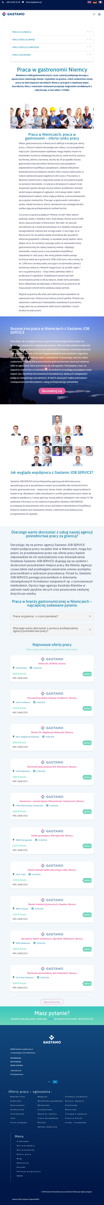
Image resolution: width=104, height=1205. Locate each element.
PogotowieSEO (34, 1199)
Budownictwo (17, 1097)
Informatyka (17, 1114)
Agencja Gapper (86, 1192)
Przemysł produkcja (76, 1097)
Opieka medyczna (48, 1127)
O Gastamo (23, 1141)
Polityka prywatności (29, 1171)
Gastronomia (17, 1105)
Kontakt (21, 1167)
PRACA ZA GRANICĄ (21, 32)
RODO (20, 1176)
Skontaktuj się (52, 391)
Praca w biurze (73, 1118)
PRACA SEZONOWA (21, 55)
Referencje (23, 1163)
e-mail (50, 1019)
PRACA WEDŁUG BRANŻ (23, 39)
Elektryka (15, 1101)
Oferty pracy (24, 1154)
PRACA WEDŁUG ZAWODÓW (25, 47)
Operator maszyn (47, 1114)
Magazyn (43, 1097)
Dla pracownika (26, 1150)
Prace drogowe (18, 1122)
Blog (19, 1159)
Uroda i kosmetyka (76, 1122)
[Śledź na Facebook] (49, 1081)
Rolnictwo (71, 1110)
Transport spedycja (76, 1114)
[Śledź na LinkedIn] (55, 1081)
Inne (12, 1118)
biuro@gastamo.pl (16, 1074)
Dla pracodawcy (26, 1146)
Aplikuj (87, 674)
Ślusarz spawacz (74, 1101)
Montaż (42, 1122)
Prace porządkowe (48, 1118)
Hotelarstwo (17, 1110)
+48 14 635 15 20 (15, 1071)
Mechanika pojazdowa (50, 1101)
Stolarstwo (71, 1105)
